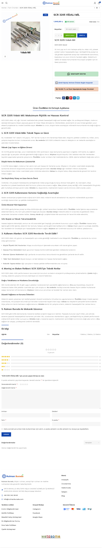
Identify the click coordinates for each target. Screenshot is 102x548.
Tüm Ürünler (13, 8)
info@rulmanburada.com (13, 499)
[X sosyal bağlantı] (67, 97)
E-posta (55, 420)
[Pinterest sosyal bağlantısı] (70, 97)
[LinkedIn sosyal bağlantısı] (74, 97)
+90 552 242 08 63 (11, 495)
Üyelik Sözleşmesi (8, 529)
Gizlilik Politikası (7, 513)
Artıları (4, 411)
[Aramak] (6, 3)
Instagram (37, 509)
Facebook (36, 513)
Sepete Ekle (70, 35)
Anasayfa (64, 480)
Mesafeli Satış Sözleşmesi (11, 517)
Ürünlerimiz (66, 484)
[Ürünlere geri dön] (97, 8)
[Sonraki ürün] (99, 8)
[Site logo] (51, 3)
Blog (63, 496)
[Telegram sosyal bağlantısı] (77, 97)
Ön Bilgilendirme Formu (10, 521)
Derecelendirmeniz (9, 384)
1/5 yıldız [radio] (20, 384)
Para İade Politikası (8, 525)
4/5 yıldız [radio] (25, 384)
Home (3, 8)
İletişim (64, 492)
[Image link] (12, 476)
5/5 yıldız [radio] (27, 384)
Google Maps (37, 517)
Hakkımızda (66, 488)
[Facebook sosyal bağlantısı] (63, 97)
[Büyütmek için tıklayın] (5, 56)
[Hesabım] (95, 3)
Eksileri (55, 411)
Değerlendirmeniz (9, 388)
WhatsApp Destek (78, 74)
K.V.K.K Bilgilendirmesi (9, 509)
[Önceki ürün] (94, 8)
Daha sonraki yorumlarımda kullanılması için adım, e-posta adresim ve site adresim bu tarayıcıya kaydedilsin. (46, 429)
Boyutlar (58, 29)
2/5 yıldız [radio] (22, 384)
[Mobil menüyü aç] (2, 3)
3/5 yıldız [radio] (24, 384)
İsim (3, 420)
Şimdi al (82, 35)
